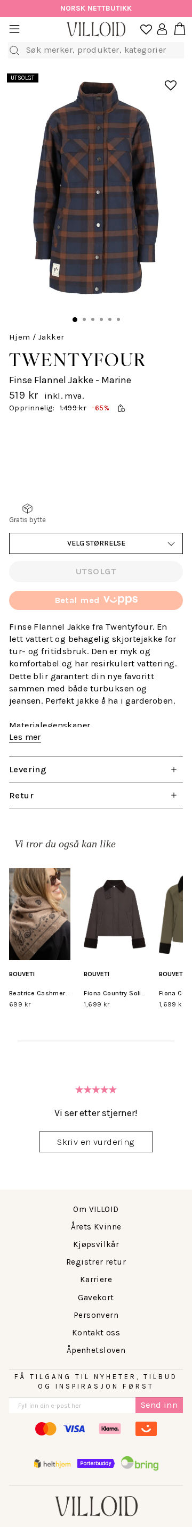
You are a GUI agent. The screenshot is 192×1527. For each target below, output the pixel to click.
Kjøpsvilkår (96, 1244)
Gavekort (96, 1297)
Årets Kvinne (96, 1227)
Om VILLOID (95, 1209)
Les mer (25, 737)
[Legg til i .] (163, 79)
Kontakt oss (96, 1333)
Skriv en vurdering (95, 1142)
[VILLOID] (96, 29)
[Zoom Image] (96, 190)
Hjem (19, 337)
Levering (27, 769)
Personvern (96, 1315)
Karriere (96, 1279)
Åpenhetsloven (96, 1350)
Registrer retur (96, 1262)
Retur (21, 795)
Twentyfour (77, 359)
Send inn (159, 1405)
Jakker (51, 337)
